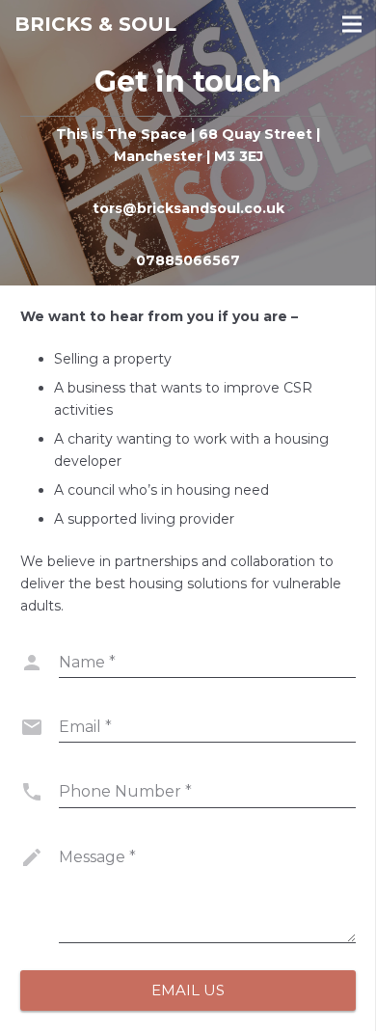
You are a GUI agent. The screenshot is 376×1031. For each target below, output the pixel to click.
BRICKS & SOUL (95, 24)
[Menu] (352, 24)
